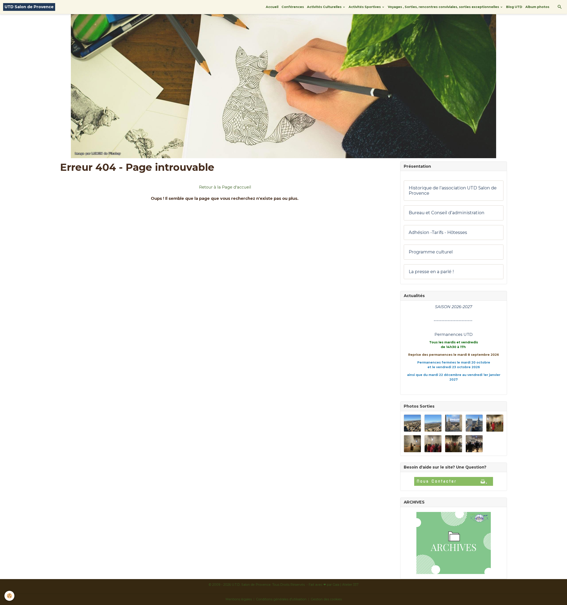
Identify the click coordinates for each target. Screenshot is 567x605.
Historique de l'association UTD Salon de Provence (453, 190)
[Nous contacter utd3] (453, 481)
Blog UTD (514, 7)
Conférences (293, 7)
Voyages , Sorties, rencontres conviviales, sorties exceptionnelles (444, 7)
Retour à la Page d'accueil (225, 187)
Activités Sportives (365, 7)
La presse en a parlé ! (431, 271)
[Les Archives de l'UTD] (453, 543)
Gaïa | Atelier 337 (346, 585)
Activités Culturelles (324, 7)
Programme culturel (431, 252)
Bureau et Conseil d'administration (446, 212)
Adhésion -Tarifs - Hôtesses (438, 232)
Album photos (537, 7)
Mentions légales (238, 599)
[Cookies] (9, 596)
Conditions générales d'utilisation (281, 599)
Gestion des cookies (326, 599)
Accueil (272, 7)
